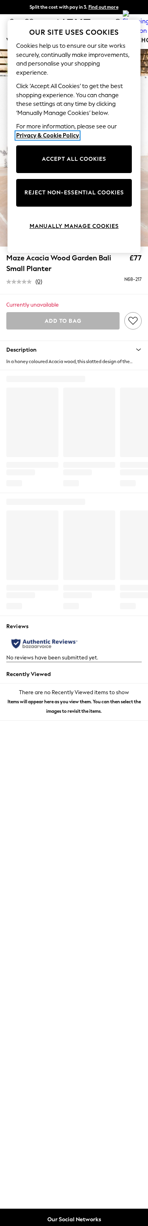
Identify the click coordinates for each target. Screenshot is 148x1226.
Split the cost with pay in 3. (74, 7)
